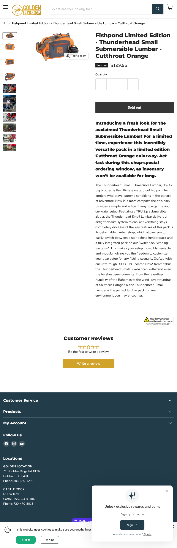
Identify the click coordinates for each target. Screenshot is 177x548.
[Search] (157, 9)
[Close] (173, 526)
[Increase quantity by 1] (133, 84)
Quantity (101, 74)
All (5, 23)
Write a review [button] (88, 363)
